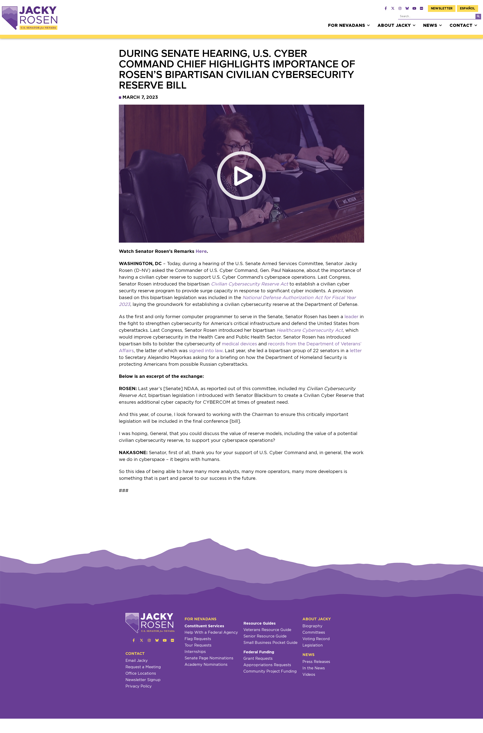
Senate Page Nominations (209, 658)
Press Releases (316, 662)
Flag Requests (198, 639)
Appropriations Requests (267, 665)
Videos (308, 675)
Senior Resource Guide (265, 636)
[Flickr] (421, 8)
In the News (313, 668)
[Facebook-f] (385, 8)
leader (351, 317)
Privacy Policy (138, 686)
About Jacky (394, 25)
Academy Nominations (206, 665)
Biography (312, 626)
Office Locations (140, 673)
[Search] (478, 16)
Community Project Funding (270, 671)
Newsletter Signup (143, 680)
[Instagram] (400, 8)
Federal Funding (258, 652)
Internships (195, 652)
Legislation (312, 645)
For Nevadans (346, 25)
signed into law (205, 351)
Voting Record (316, 639)
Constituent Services (204, 626)
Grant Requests (258, 658)
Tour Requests (198, 645)
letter (356, 351)
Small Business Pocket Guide (270, 643)
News (430, 25)
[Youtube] (414, 8)
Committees (313, 632)
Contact (461, 25)
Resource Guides (259, 623)
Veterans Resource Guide (267, 630)
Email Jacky (136, 661)
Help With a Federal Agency (211, 632)
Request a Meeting (143, 667)
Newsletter (441, 8)
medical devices (239, 344)
